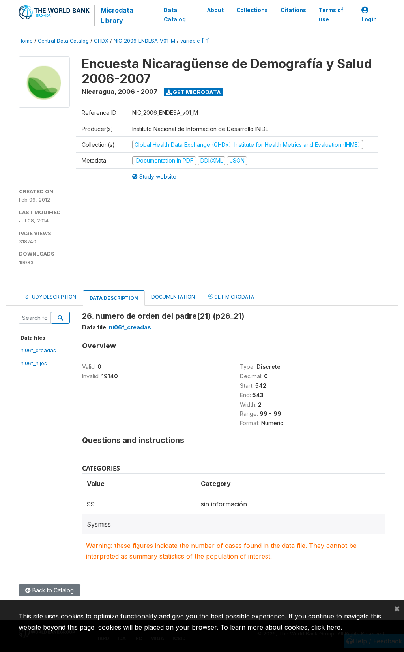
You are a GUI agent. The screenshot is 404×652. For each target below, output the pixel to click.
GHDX (101, 41)
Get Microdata (196, 92)
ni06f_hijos (34, 363)
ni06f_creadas (38, 350)
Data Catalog (175, 14)
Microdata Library (117, 15)
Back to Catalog (52, 590)
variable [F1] (195, 41)
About (215, 10)
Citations (293, 10)
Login (369, 19)
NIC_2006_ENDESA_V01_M (144, 41)
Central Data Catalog (63, 41)
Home (26, 41)
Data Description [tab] (114, 298)
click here (325, 627)
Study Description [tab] (50, 297)
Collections (252, 10)
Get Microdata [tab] (233, 297)
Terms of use (331, 14)
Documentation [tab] (173, 297)
